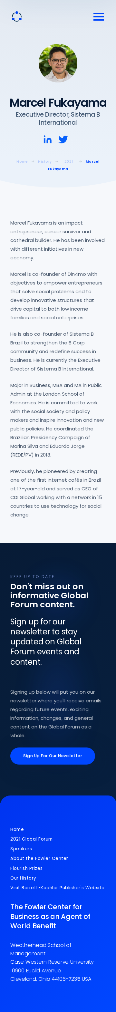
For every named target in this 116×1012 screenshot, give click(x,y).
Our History (23, 878)
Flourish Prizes (26, 868)
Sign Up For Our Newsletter (52, 755)
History (45, 161)
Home (17, 829)
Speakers (21, 849)
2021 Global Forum (31, 839)
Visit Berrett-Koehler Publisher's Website (57, 888)
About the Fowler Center (39, 858)
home (22, 161)
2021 (68, 161)
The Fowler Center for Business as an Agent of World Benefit (50, 916)
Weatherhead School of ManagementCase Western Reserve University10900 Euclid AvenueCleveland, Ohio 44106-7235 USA (51, 962)
